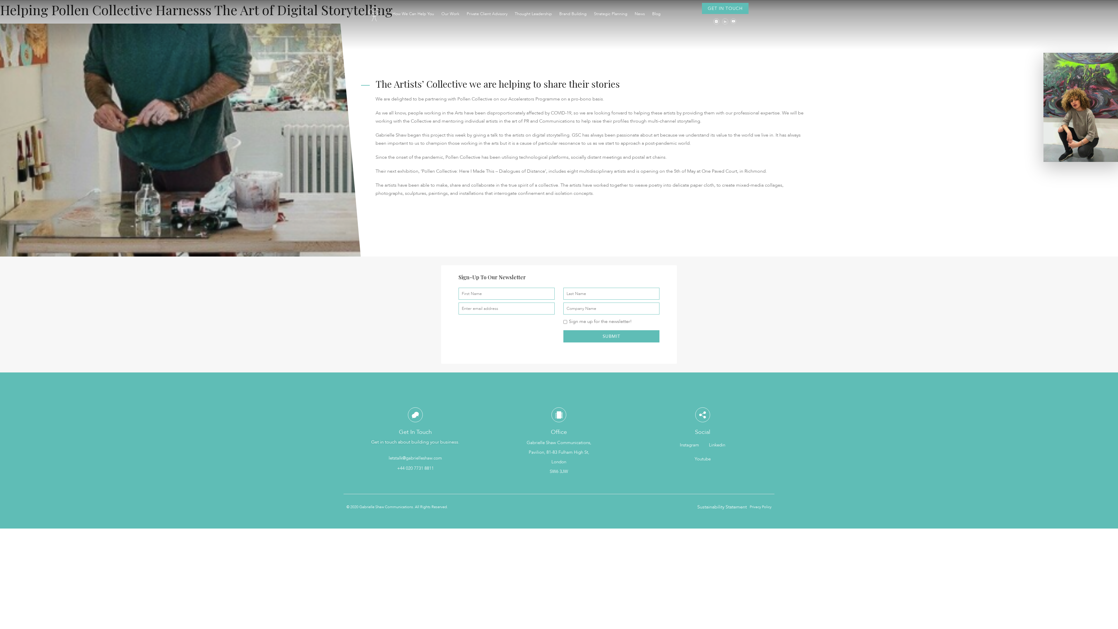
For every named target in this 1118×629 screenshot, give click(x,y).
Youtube (703, 459)
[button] (725, 8)
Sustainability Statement (722, 507)
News (640, 14)
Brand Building (573, 14)
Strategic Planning (610, 14)
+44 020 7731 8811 (415, 468)
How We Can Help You (413, 14)
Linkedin (717, 445)
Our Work (450, 14)
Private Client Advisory (487, 14)
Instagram (689, 445)
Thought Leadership (533, 14)
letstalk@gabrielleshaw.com (415, 458)
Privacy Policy (761, 507)
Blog (656, 14)
